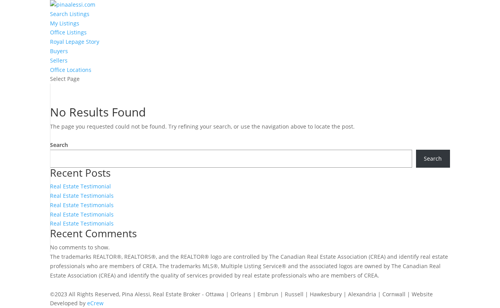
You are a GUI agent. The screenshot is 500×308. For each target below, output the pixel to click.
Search (59, 145)
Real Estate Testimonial (80, 186)
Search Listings (69, 14)
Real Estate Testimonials (82, 195)
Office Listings (68, 32)
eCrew (95, 303)
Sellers (59, 60)
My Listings (64, 23)
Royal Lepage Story (74, 41)
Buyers (59, 51)
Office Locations (70, 69)
